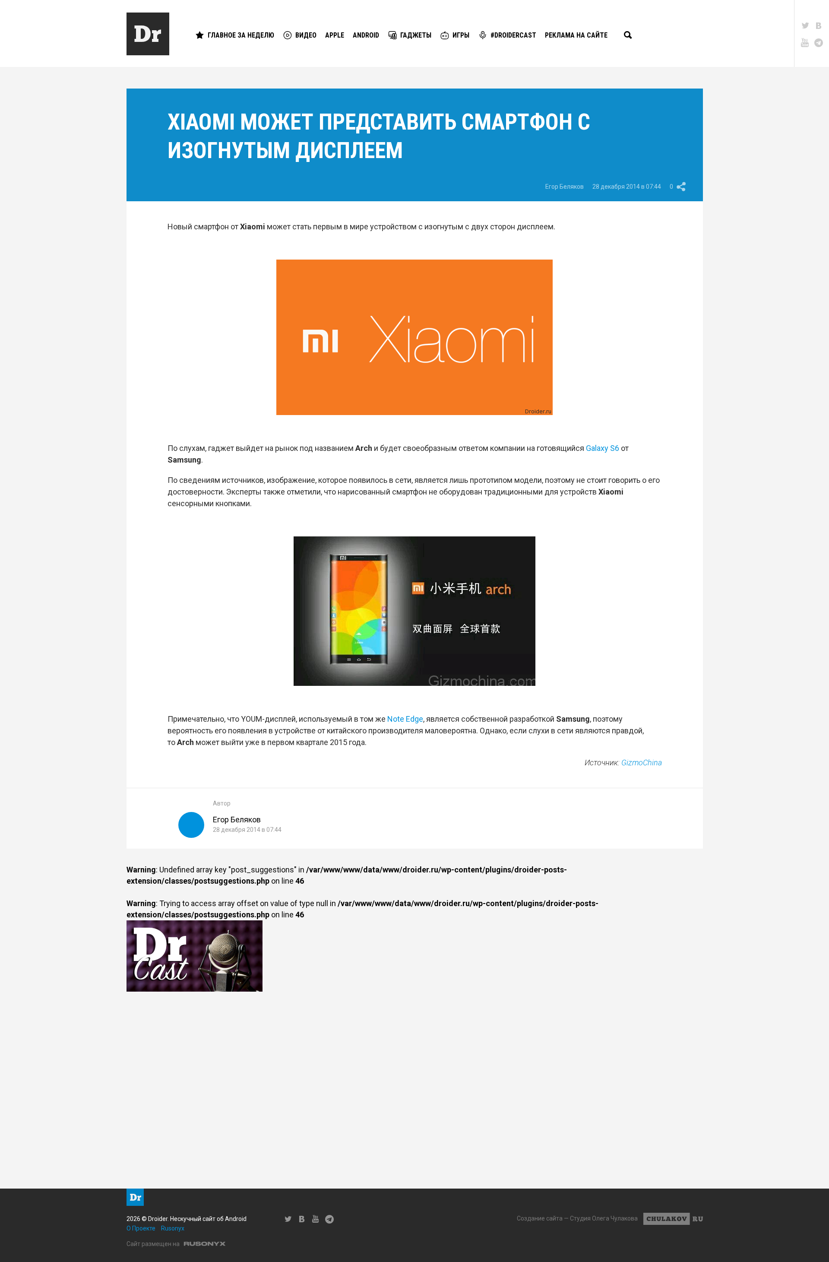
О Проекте (141, 1228)
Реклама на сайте (576, 35)
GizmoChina (641, 762)
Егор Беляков (564, 186)
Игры (460, 35)
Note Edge (405, 718)
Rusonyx (172, 1228)
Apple (334, 35)
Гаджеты (415, 35)
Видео (305, 35)
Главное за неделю (241, 35)
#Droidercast (513, 35)
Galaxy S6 (602, 448)
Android (366, 35)
